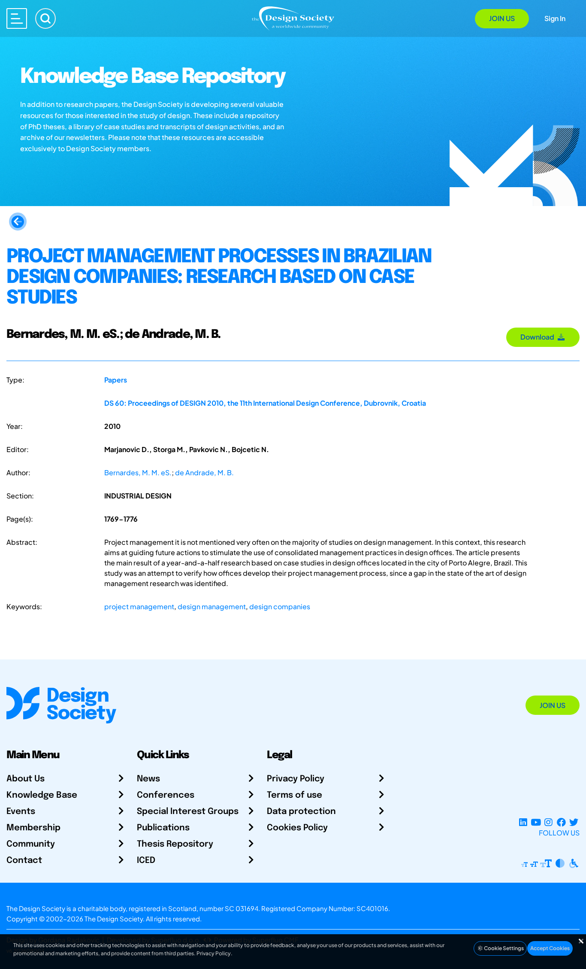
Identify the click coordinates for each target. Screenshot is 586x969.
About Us (25, 779)
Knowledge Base (41, 795)
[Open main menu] (16, 18)
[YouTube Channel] (535, 822)
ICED (146, 860)
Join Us (502, 18)
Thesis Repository (175, 844)
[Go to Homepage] (293, 17)
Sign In (554, 18)
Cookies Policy (297, 827)
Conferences (165, 795)
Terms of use (294, 795)
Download (538, 336)
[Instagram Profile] (548, 822)
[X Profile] (574, 822)
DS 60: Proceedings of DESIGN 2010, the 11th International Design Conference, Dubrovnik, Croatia (265, 402)
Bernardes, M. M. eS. (138, 472)
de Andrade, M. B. (204, 472)
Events (20, 811)
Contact (24, 860)
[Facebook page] (561, 822)
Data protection (301, 811)
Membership (33, 827)
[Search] (45, 18)
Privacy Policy (295, 779)
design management (212, 606)
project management (139, 606)
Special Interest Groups (188, 811)
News (148, 779)
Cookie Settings (503, 948)
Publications (163, 827)
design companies (279, 606)
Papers (115, 379)
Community (30, 844)
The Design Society (114, 918)
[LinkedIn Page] (523, 822)
